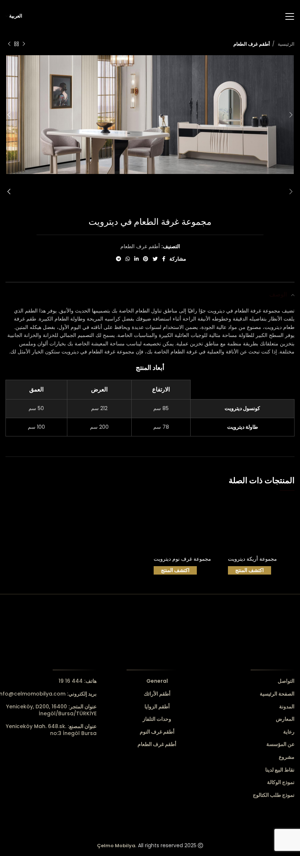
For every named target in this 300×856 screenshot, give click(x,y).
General (157, 681)
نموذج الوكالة (281, 782)
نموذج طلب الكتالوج (274, 795)
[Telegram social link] (118, 259)
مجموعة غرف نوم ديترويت (182, 559)
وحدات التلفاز (157, 719)
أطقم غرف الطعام (251, 44)
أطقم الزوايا (157, 706)
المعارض (285, 719)
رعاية (289, 731)
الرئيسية (285, 44)
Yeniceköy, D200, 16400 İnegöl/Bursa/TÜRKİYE (51, 710)
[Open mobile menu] (289, 16)
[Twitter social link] (155, 259)
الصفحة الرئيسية (277, 693)
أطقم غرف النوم (157, 731)
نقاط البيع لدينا (280, 769)
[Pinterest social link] (145, 259)
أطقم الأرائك (157, 693)
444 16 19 (78, 681)
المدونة (287, 706)
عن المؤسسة (280, 744)
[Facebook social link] (164, 259)
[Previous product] (23, 44)
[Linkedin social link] (136, 259)
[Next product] (9, 44)
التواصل (286, 681)
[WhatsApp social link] (127, 259)
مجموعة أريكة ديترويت (252, 559)
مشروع (287, 757)
